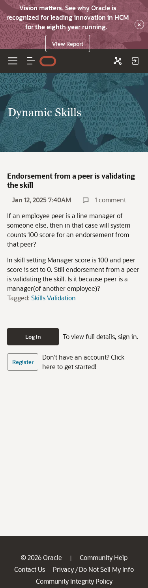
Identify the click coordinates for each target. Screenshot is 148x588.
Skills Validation (53, 298)
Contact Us (29, 569)
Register (23, 362)
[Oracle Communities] (117, 61)
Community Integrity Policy (74, 581)
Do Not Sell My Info (106, 569)
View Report (67, 43)
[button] (30, 61)
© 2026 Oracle (41, 557)
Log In (33, 336)
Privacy (63, 569)
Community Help (103, 557)
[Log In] (135, 61)
